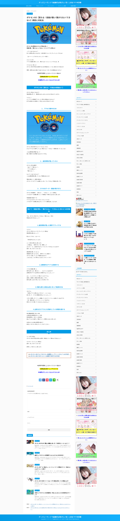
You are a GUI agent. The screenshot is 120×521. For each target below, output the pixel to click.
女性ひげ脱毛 (28, 5)
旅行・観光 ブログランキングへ (82, 200)
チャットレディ (51, 5)
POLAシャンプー (39, 5)
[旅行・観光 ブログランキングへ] (80, 199)
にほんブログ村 (80, 206)
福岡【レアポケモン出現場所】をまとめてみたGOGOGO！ (49, 455)
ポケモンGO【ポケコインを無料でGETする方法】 (45, 356)
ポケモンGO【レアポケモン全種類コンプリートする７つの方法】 (49, 354)
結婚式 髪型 (73, 5)
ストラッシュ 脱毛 (62, 5)
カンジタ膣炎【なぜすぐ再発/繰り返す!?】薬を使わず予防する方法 (90, 225)
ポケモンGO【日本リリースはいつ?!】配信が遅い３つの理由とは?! (51, 481)
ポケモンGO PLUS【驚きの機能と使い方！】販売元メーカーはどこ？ (52, 443)
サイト (28, 423)
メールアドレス (30, 417)
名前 (28, 411)
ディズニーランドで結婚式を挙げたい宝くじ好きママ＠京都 (60, 2)
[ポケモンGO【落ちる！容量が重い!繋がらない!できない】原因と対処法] (50, 380)
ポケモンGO (30, 386)
